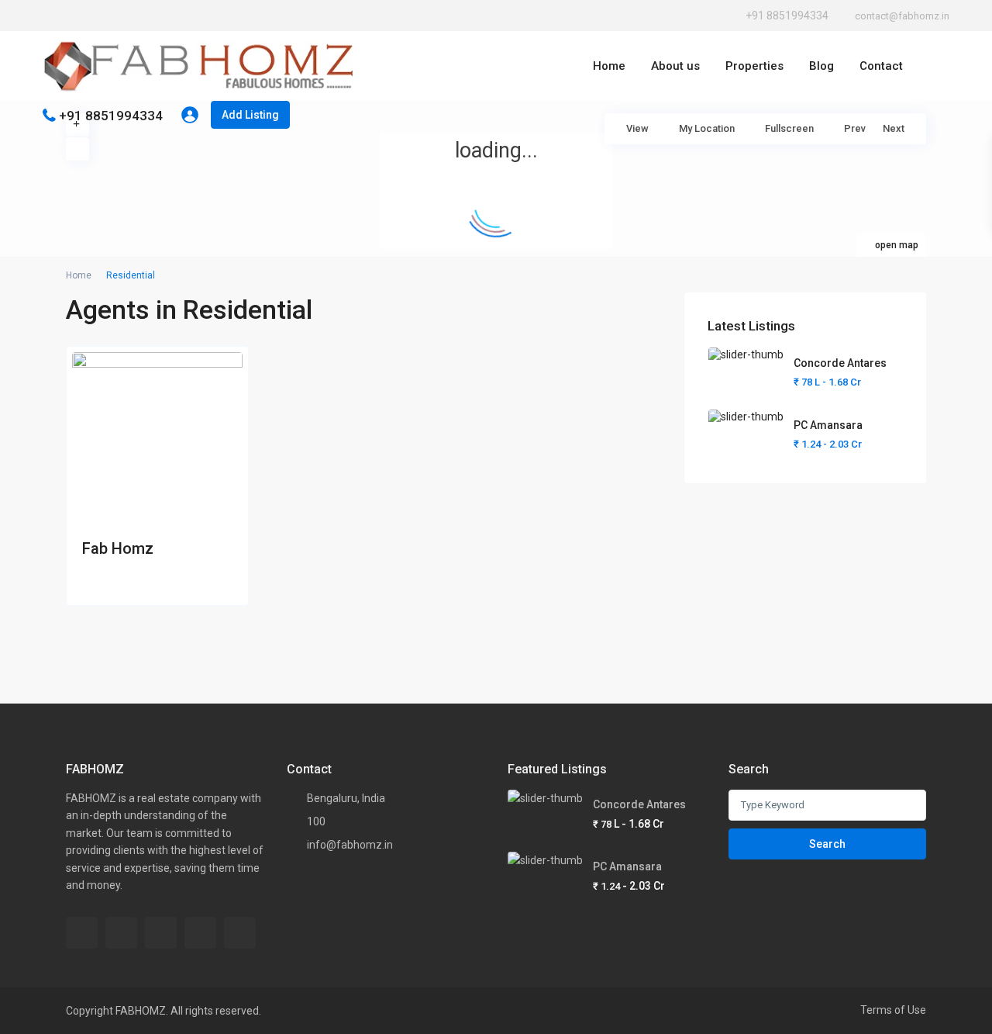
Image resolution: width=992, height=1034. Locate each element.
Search (827, 844)
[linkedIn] (118, 15)
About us (675, 66)
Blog (821, 66)
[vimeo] (200, 933)
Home (609, 66)
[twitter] (75, 15)
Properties (754, 66)
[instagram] (162, 15)
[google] (97, 15)
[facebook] (53, 15)
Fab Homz (117, 548)
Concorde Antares (840, 363)
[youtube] (140, 15)
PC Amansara (828, 425)
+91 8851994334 (787, 15)
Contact (881, 66)
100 (316, 821)
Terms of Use (893, 1010)
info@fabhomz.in (350, 845)
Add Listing (250, 115)
